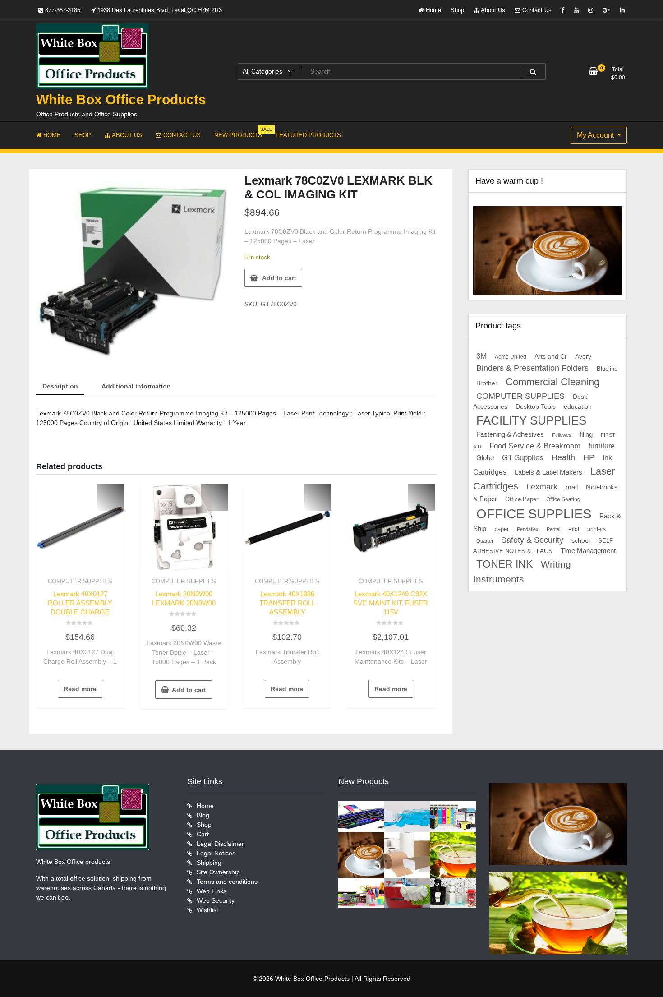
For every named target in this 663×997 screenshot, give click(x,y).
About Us (492, 10)
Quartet (484, 541)
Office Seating (563, 499)
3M (481, 356)
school (580, 540)
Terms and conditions (227, 881)
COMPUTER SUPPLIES (80, 581)
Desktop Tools (536, 406)
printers (596, 529)
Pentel (553, 529)
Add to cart (279, 278)
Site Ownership (218, 872)
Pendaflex (528, 529)
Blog (203, 815)
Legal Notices (216, 853)
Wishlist (207, 910)
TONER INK (504, 564)
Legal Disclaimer (220, 843)
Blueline (607, 368)
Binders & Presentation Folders (532, 368)
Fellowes (561, 435)
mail (572, 487)
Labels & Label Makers (548, 472)
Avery (583, 356)
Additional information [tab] (136, 386)
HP (588, 457)
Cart (203, 834)
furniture (602, 446)
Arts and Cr (550, 356)
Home (432, 10)
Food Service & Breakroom (534, 445)
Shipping (209, 862)
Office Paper (521, 499)
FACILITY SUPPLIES (531, 420)
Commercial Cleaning (552, 382)
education (578, 406)
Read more (80, 688)
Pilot (573, 529)
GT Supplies (522, 457)
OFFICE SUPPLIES (533, 513)
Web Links (211, 891)
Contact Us (536, 10)
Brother (486, 383)
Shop (457, 10)
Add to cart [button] (189, 689)
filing (586, 434)
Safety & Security (532, 540)
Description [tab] (60, 386)
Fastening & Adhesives (510, 434)
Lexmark (541, 486)
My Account (596, 135)
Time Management (588, 550)
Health (563, 457)
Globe (485, 458)
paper (501, 529)
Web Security (216, 900)
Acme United (510, 357)
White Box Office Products (121, 99)
